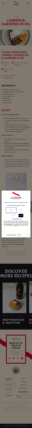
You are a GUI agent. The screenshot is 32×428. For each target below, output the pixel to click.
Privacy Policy (9, 224)
